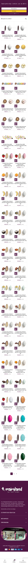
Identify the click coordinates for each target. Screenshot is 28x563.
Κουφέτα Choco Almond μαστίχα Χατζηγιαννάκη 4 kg (7, 221)
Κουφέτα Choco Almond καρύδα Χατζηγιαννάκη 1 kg (20, 240)
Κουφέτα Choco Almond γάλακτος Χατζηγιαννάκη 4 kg (7, 277)
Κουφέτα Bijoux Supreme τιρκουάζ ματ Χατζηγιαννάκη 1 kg (20, 427)
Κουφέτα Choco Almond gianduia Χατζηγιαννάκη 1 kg (20, 352)
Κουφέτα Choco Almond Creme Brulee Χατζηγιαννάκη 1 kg (20, 371)
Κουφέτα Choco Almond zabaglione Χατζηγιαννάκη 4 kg (8, 296)
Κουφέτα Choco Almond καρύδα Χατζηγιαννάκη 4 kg (8, 240)
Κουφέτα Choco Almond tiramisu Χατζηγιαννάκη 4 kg (8, 314)
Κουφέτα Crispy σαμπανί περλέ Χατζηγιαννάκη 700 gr (8, 74)
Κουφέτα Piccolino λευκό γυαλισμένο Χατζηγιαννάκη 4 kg (20, 36)
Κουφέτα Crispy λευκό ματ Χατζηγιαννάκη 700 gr (7, 127)
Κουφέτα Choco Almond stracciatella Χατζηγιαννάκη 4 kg (7, 333)
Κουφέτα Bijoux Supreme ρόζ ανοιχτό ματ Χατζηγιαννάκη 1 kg (7, 465)
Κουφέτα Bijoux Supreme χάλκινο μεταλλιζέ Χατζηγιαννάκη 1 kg (20, 408)
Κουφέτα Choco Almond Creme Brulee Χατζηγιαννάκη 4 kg (7, 371)
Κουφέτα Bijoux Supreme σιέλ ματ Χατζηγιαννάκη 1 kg (20, 446)
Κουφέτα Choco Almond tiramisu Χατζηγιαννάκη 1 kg (20, 314)
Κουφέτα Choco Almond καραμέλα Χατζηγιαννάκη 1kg (20, 258)
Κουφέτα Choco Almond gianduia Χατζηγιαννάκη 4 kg (7, 352)
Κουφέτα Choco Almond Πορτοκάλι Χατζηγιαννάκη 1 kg (20, 183)
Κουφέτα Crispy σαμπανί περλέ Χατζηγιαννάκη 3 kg (20, 74)
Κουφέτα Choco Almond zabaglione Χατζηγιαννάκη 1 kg (20, 296)
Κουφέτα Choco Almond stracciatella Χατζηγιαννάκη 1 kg (20, 333)
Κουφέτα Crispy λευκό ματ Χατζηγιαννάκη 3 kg (20, 127)
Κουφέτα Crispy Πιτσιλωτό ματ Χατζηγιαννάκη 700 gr (7, 109)
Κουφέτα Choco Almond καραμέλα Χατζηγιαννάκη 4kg (7, 258)
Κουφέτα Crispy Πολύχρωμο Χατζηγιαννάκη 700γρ (7, 91)
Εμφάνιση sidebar (7, 18)
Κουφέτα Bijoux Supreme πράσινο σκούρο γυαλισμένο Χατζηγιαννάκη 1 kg (20, 465)
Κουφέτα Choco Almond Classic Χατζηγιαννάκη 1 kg (20, 389)
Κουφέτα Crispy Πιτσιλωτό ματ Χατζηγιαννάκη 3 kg (20, 109)
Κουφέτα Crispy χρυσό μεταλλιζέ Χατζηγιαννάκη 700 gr (20, 55)
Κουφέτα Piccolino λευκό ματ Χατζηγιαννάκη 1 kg (7, 36)
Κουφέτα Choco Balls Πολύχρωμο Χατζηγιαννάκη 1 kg (20, 145)
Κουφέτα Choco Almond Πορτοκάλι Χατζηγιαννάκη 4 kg (8, 183)
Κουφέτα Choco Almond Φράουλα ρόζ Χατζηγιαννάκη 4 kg (7, 164)
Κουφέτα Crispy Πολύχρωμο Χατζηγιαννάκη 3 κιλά (20, 91)
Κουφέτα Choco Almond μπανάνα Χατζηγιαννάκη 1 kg (20, 202)
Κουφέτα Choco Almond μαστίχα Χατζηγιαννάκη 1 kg (20, 221)
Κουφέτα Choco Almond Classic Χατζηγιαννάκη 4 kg (7, 389)
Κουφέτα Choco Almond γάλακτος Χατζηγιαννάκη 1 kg (20, 277)
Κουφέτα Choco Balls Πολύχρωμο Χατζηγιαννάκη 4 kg (7, 145)
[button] (3, 32)
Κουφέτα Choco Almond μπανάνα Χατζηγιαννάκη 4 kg (7, 202)
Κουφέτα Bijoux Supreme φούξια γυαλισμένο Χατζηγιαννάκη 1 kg (7, 427)
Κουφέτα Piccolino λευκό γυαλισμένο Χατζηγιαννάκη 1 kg (7, 55)
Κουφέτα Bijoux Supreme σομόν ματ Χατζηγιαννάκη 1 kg (7, 446)
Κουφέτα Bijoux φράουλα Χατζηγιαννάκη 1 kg (7, 407)
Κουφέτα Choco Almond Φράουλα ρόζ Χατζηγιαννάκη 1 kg (20, 164)
